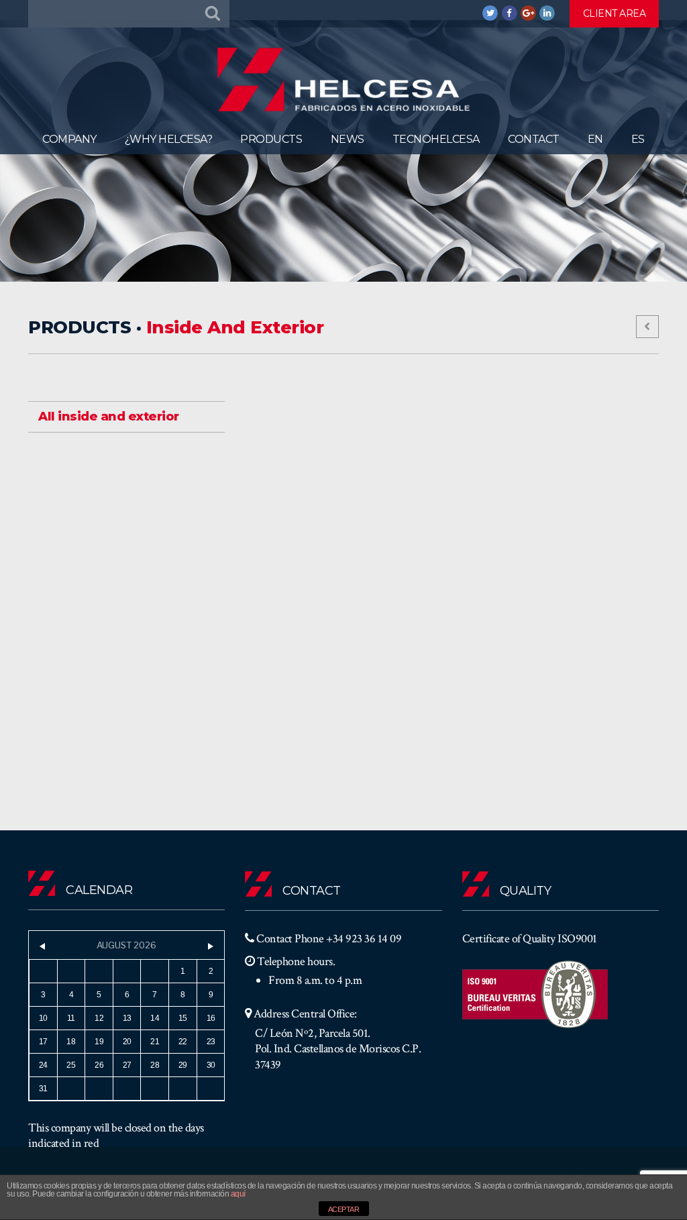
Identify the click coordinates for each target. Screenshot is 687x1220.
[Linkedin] (547, 13)
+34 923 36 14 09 (363, 938)
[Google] (528, 13)
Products (271, 139)
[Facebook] (509, 13)
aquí (238, 1194)
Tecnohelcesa (436, 139)
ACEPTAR (344, 1209)
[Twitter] (490, 13)
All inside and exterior (108, 416)
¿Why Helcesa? (169, 139)
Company (69, 139)
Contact (534, 139)
